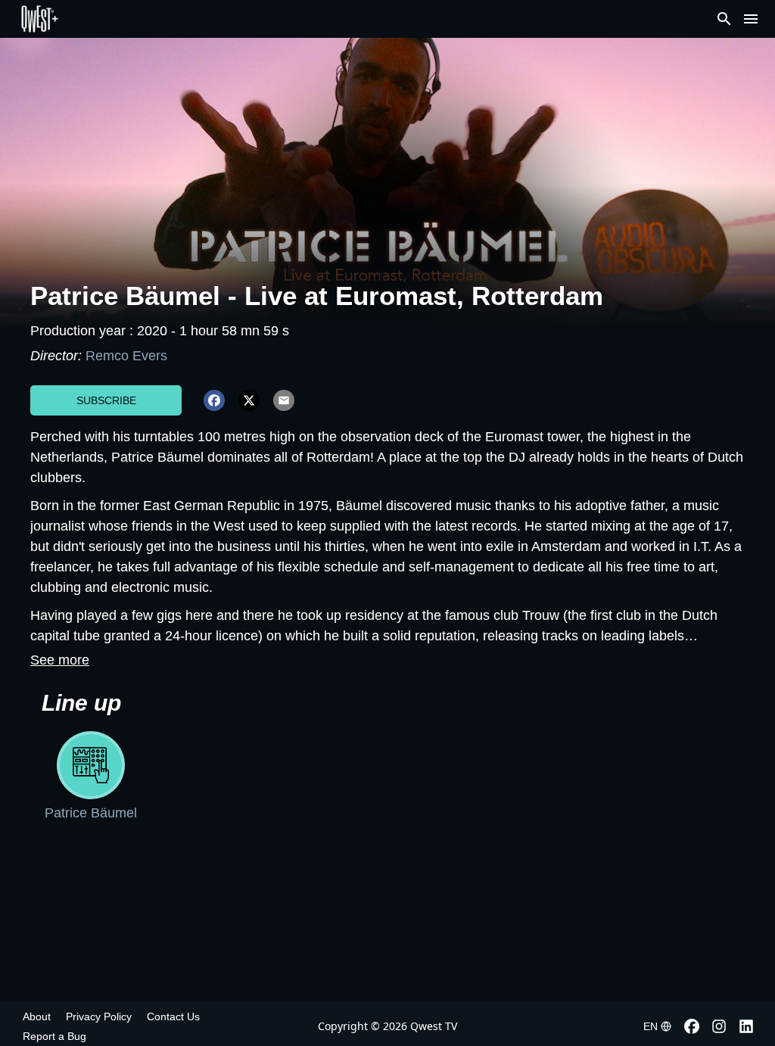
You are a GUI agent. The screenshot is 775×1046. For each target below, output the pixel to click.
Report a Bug (54, 1036)
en (650, 1026)
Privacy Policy (99, 1016)
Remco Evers (126, 355)
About (37, 1016)
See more (59, 660)
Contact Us (173, 1016)
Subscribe (106, 400)
